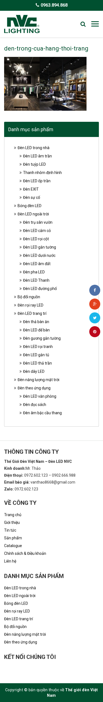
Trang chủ (12, 515)
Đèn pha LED (34, 272)
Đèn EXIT (31, 189)
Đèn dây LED (33, 371)
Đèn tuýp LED (34, 164)
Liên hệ (10, 561)
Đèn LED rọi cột (36, 239)
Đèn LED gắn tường (39, 247)
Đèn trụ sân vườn (37, 222)
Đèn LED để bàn (36, 330)
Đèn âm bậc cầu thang (42, 413)
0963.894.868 (54, 5)
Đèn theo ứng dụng (34, 388)
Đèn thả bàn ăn (36, 322)
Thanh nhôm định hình (42, 172)
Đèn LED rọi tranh (38, 346)
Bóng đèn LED (29, 206)
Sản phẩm (13, 538)
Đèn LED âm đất (37, 264)
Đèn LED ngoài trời (33, 214)
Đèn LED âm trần (37, 156)
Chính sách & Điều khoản (25, 553)
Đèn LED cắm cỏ (37, 230)
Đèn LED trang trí (32, 313)
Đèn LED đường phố (40, 288)
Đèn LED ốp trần (37, 181)
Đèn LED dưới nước (39, 255)
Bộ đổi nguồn (29, 297)
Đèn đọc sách (34, 404)
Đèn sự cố (31, 197)
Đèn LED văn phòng (39, 396)
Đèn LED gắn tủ (36, 355)
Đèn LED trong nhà (33, 148)
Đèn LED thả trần (37, 363)
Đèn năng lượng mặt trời (38, 380)
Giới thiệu (12, 522)
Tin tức (10, 530)
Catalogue (13, 545)
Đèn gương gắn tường (42, 338)
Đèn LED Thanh (36, 280)
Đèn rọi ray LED (30, 305)
